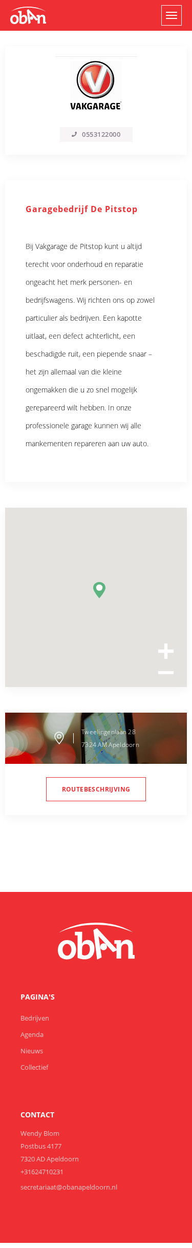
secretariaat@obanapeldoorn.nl (68, 1187)
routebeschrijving (96, 789)
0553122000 (101, 134)
